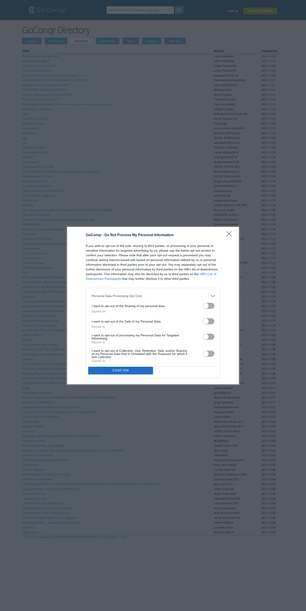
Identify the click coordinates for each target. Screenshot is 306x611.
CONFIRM (120, 370)
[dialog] (153, 306)
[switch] (208, 306)
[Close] (230, 235)
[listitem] (153, 296)
